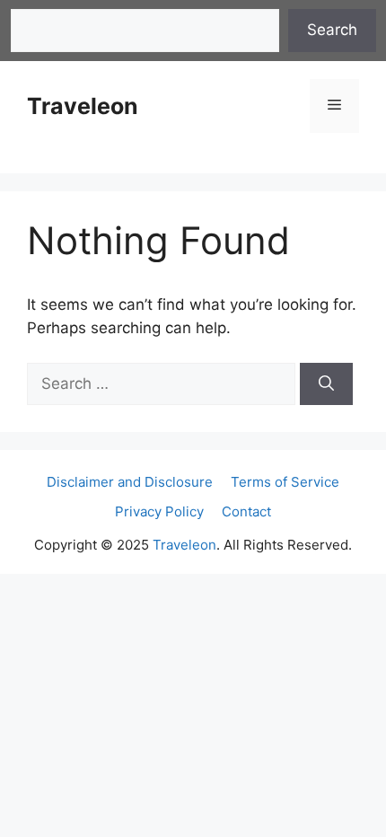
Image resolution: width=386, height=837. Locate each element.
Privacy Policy (159, 511)
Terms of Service (285, 481)
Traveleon (82, 106)
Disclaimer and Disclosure (130, 481)
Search (332, 30)
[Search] (326, 384)
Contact (246, 511)
